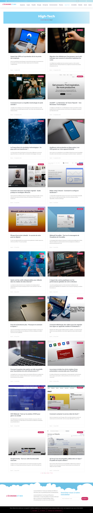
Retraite (80, 5)
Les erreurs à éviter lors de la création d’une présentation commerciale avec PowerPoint (64, 370)
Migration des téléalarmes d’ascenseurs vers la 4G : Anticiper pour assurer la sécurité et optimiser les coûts (66, 58)
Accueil (42, 19)
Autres (90, 5)
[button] (78, 1)
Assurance (22, 5)
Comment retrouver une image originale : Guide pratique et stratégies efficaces (25, 191)
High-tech (67, 5)
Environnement (53, 5)
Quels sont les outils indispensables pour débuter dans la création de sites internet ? (26, 281)
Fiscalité (34, 5)
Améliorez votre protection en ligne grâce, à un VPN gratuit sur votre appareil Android (64, 148)
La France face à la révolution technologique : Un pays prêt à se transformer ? (25, 148)
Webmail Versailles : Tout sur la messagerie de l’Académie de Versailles (64, 236)
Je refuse (42, 510)
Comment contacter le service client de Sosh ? (64, 414)
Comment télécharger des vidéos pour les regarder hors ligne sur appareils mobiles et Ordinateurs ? (66, 325)
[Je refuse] (91, 509)
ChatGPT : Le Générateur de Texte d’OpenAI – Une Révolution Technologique (65, 103)
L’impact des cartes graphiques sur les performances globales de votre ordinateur (63, 281)
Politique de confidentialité (55, 510)
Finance (61, 5)
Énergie (39, 5)
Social (85, 5)
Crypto (28, 5)
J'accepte (34, 510)
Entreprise (45, 5)
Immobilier (74, 5)
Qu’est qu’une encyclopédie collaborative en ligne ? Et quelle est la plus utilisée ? (66, 459)
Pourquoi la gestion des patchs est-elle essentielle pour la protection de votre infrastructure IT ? (26, 370)
